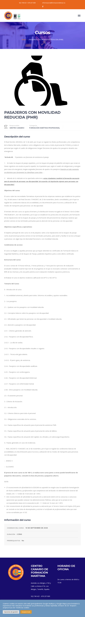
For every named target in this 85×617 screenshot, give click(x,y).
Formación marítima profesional (44, 128)
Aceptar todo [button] (26, 612)
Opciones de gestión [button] (11, 612)
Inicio (24, 39)
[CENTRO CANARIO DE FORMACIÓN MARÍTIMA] (12, 15)
